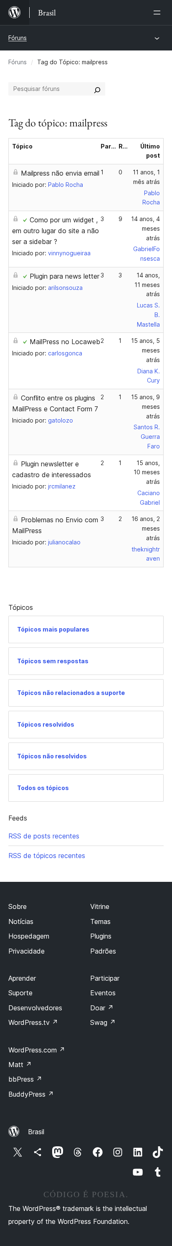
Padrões (103, 951)
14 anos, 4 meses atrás (145, 228)
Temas (100, 921)
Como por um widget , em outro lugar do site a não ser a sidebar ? (55, 231)
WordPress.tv (33, 1022)
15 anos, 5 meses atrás (145, 350)
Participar (104, 978)
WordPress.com (36, 1050)
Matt (20, 1064)
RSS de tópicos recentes (46, 855)
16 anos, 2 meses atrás (146, 528)
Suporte (20, 993)
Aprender (22, 978)
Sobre (17, 906)
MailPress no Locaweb (65, 341)
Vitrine (99, 906)
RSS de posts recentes (43, 836)
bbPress (25, 1079)
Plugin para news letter (64, 276)
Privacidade (26, 951)
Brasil (36, 1132)
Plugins (100, 936)
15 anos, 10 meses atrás (147, 472)
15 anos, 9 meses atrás (145, 406)
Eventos (103, 993)
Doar (102, 1008)
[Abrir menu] (158, 12)
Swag (103, 1022)
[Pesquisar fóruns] (97, 89)
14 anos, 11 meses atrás (147, 285)
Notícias (20, 921)
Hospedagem (28, 936)
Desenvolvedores (35, 1008)
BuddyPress (31, 1094)
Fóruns (17, 37)
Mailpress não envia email (60, 173)
